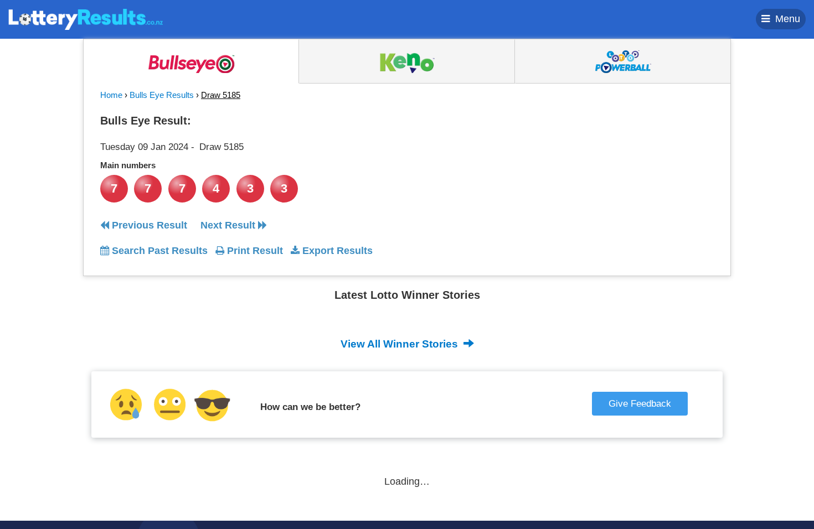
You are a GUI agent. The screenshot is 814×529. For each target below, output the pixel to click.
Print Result (253, 250)
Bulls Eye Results (162, 95)
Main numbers (128, 165)
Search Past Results (158, 250)
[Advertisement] (614, 179)
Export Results (336, 250)
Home (111, 95)
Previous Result (148, 225)
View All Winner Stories (401, 344)
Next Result (229, 225)
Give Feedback (640, 403)
